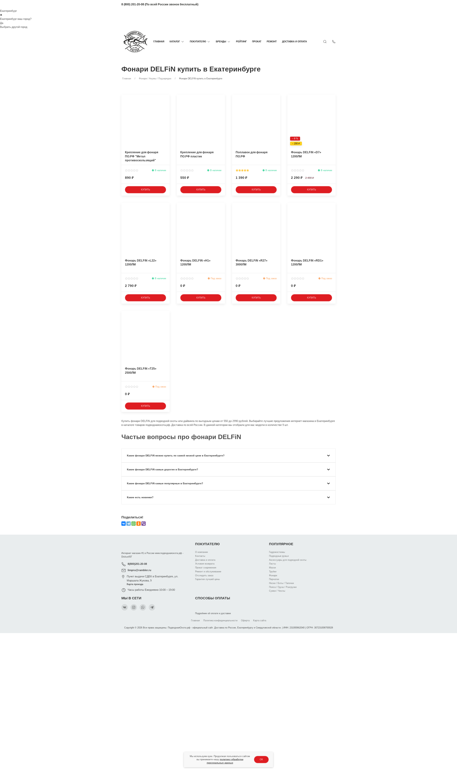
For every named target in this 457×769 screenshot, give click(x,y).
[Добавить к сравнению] (166, 105)
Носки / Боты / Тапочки (281, 583)
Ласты (272, 563)
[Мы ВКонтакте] (124, 607)
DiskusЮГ (126, 556)
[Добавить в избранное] (166, 99)
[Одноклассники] (138, 523)
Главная (158, 41)
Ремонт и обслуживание (208, 571)
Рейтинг (241, 41)
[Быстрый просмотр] (166, 112)
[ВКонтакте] (123, 523)
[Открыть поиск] (324, 42)
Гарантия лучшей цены (207, 579)
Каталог (175, 41)
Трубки (272, 571)
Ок (261, 759)
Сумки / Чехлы (277, 590)
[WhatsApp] (133, 523)
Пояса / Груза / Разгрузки (283, 587)
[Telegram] (128, 523)
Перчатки (274, 579)
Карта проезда (135, 584)
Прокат (256, 41)
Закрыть (297, 637)
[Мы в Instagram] (133, 607)
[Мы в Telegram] (152, 607)
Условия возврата (204, 563)
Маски (272, 567)
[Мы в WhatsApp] (143, 607)
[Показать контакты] (333, 42)
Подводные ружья (279, 555)
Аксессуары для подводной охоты (287, 559)
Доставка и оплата (294, 41)
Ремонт (272, 41)
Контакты (200, 555)
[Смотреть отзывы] (131, 170)
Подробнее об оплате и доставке (213, 613)
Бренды (221, 41)
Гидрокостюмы (277, 552)
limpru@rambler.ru (139, 570)
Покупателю (198, 41)
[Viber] (143, 523)
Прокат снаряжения (205, 567)
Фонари (273, 575)
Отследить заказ (204, 575)
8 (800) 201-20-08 (132, 4)
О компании (201, 552)
